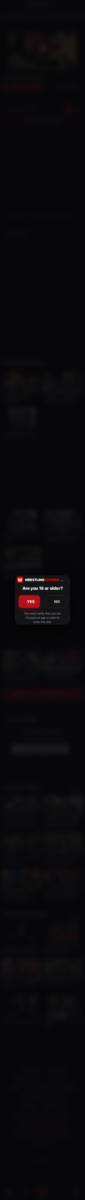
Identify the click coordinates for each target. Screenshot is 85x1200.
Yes (31, 601)
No (57, 601)
